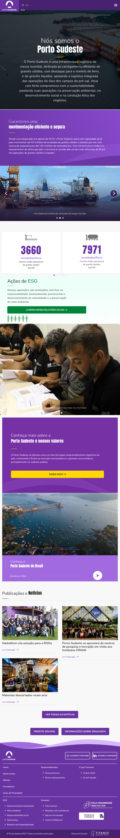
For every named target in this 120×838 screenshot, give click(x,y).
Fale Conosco (51, 806)
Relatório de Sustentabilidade (20, 824)
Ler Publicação (8, 649)
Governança (12, 820)
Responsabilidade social (18, 815)
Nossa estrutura (52, 773)
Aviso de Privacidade (12, 793)
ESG (5, 800)
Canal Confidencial (53, 820)
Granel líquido (89, 777)
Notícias (6, 780)
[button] (115, 5)
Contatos (45, 800)
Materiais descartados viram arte (24, 695)
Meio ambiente (14, 810)
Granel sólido (89, 773)
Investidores (8, 786)
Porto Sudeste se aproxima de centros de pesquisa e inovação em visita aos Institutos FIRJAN (88, 646)
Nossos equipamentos (55, 777)
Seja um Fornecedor (54, 815)
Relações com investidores (57, 810)
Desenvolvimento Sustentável (20, 806)
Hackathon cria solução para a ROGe (27, 643)
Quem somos (9, 773)
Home (6, 767)
